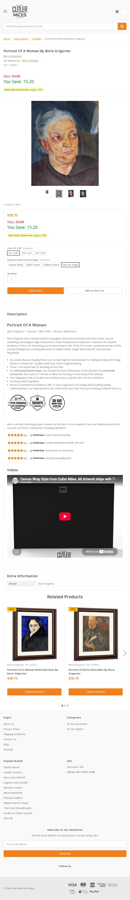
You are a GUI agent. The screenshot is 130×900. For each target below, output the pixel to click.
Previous (4, 653)
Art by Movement (77, 724)
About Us (9, 724)
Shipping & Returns (15, 734)
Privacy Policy (11, 729)
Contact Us (10, 739)
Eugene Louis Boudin (16, 782)
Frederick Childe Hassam (18, 813)
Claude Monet (12, 767)
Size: (20, 248)
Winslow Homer (13, 787)
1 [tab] (62, 706)
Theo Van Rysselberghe (17, 808)
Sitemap (8, 749)
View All (8, 818)
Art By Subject (75, 729)
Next (124, 653)
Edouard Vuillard (13, 797)
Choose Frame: (28, 259)
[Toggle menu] (5, 11)
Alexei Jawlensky (13, 792)
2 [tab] (65, 706)
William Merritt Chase (16, 803)
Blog (6, 744)
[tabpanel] (34, 652)
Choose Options (34, 691)
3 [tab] (68, 706)
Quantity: (12, 273)
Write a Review (30, 60)
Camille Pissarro (13, 772)
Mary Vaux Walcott (14, 777)
